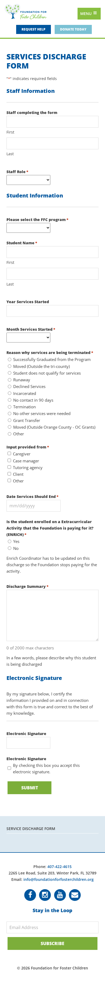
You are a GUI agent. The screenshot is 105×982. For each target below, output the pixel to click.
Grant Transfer (26, 420)
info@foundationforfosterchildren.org (58, 879)
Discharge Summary (27, 586)
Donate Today (73, 29)
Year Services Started (27, 301)
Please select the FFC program (37, 219)
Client (18, 474)
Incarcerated (24, 393)
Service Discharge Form (30, 828)
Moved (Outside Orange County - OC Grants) (54, 427)
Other (18, 433)
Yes (16, 541)
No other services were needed (42, 413)
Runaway (21, 379)
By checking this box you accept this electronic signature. (46, 768)
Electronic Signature (26, 733)
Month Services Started (30, 329)
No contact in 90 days (33, 400)
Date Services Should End (32, 496)
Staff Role (17, 171)
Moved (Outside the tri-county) (41, 366)
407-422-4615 (59, 866)
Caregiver (21, 453)
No (16, 548)
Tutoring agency (28, 467)
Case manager (26, 460)
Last (10, 153)
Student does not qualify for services (47, 373)
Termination (24, 406)
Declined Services (29, 386)
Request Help (34, 29)
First (10, 132)
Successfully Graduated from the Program (52, 359)
